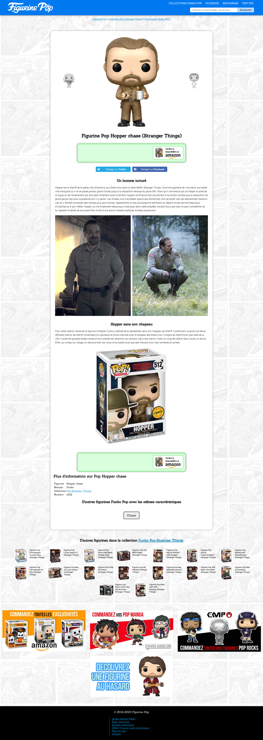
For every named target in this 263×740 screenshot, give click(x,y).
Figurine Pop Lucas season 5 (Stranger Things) (71, 552)
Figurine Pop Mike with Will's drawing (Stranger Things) (157, 588)
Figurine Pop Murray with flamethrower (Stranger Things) (242, 554)
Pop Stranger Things (79, 490)
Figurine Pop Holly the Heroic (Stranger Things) (105, 569)
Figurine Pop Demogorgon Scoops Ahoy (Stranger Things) (37, 554)
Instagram (230, 3)
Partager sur (116, 169)
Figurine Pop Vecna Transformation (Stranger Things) (208, 554)
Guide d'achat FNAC (124, 718)
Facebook (212, 3)
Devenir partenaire (123, 724)
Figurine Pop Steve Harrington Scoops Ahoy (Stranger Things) (105, 554)
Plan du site (119, 730)
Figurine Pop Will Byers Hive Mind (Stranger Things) (208, 569)
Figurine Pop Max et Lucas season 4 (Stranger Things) (71, 571)
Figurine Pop (99, 19)
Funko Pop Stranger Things (161, 540)
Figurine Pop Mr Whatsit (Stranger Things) (139, 569)
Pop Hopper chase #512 (157, 19)
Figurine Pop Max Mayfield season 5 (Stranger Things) (174, 569)
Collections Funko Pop (185, 3)
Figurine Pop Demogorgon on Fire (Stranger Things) (36, 571)
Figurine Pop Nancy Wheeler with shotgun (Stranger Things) (174, 554)
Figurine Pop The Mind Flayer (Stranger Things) (139, 552)
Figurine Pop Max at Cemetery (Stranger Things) (242, 569)
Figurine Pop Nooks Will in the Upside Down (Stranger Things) (122, 588)
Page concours (120, 721)
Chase (131, 515)
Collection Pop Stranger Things (125, 19)
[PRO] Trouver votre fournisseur (131, 727)
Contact (116, 733)
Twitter (247, 3)
